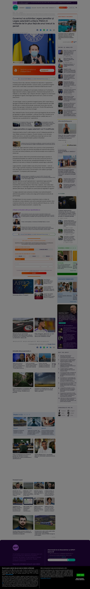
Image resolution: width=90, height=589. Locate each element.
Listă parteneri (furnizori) (45, 578)
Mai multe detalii (9, 574)
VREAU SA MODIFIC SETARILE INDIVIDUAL (80, 579)
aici (2, 582)
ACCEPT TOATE (80, 575)
